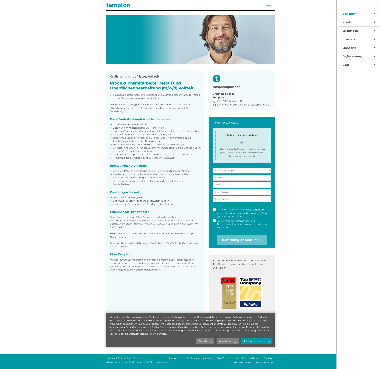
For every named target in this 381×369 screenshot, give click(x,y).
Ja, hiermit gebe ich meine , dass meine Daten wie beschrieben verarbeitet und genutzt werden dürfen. (242, 213)
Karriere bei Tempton (189, 358)
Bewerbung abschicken (240, 240)
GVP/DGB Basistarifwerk (264, 362)
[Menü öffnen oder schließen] (268, 5)
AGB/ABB (220, 358)
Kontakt (173, 358)
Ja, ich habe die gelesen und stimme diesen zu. (242, 224)
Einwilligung (254, 209)
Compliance (269, 358)
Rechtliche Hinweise (251, 358)
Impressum (207, 358)
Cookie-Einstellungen (240, 362)
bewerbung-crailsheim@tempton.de (247, 104)
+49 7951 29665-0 (231, 101)
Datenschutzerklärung (141, 333)
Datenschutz (233, 358)
